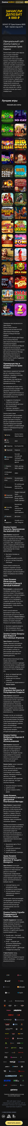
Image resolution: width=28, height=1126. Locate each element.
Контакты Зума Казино (14, 1096)
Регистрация (19, 2)
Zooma (8, 2)
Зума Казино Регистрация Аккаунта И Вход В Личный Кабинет (11, 333)
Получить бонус (14, 1123)
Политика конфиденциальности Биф (14, 1094)
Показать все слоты (14, 105)
